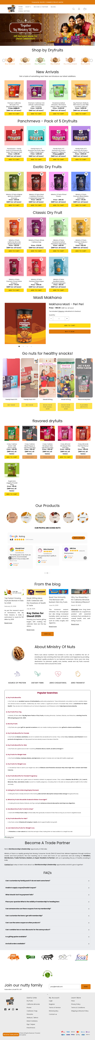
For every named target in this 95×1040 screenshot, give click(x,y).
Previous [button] (3, 60)
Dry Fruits (30, 997)
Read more (8, 619)
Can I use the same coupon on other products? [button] (22, 919)
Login (51, 997)
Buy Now (11, 405)
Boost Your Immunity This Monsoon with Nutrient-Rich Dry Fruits (58, 595)
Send (86, 983)
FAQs (73, 997)
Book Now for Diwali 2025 (47, 407)
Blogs (53, 7)
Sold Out (30, 457)
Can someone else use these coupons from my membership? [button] (28, 905)
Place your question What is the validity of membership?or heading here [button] (32, 898)
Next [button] (91, 60)
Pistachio (30, 1010)
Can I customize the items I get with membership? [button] (24, 912)
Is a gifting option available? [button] (16, 933)
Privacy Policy (75, 1000)
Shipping (61, 311)
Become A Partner (41, 7)
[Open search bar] (75, 9)
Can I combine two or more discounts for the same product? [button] (27, 926)
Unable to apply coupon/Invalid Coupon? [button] (20, 884)
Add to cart (14, 114)
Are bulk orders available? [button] (15, 940)
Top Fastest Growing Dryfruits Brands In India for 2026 (13, 596)
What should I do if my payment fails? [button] (19, 891)
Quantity (52, 315)
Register (52, 1000)
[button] (45, 43)
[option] (9, 60)
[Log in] (80, 9)
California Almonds (33, 1000)
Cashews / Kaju (32, 1007)
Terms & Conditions (78, 1004)
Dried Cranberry (32, 1017)
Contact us (53, 1010)
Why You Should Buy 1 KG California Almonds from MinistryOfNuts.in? (80, 595)
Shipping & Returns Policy (79, 1007)
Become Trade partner (11, 1034)
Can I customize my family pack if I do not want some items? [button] (27, 877)
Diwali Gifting (24, 11)
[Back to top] (47, 991)
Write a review (78, 538)
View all (47, 630)
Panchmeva (31, 1024)
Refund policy (53, 1007)
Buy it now (69, 331)
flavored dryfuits (84, 406)
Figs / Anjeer (31, 1020)
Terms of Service (55, 1004)
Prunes (29, 1004)
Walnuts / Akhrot (32, 1014)
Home (21, 7)
